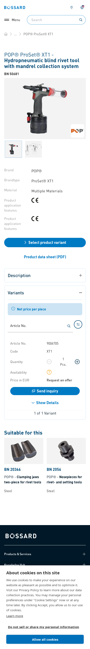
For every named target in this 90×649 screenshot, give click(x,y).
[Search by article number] (69, 326)
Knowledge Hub (14, 565)
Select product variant (47, 242)
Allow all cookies (45, 639)
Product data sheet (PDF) (45, 256)
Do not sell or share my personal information (43, 627)
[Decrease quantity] (49, 361)
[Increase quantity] (77, 361)
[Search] (80, 19)
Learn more (14, 616)
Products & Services (17, 554)
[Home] (6, 34)
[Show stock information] (49, 372)
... (15, 34)
